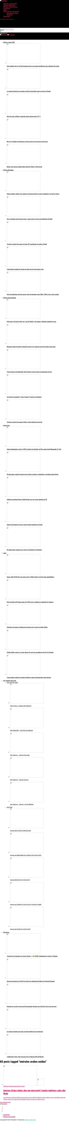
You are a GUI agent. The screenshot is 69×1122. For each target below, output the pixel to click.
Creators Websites (30, 1120)
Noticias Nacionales (9, 5)
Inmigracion (6, 8)
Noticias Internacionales (10, 7)
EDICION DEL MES (12, 13)
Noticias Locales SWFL (10, 4)
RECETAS (9, 15)
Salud (5, 10)
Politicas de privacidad (9, 1117)
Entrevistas (6, 16)
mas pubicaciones (5, 1102)
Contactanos (6, 1115)
